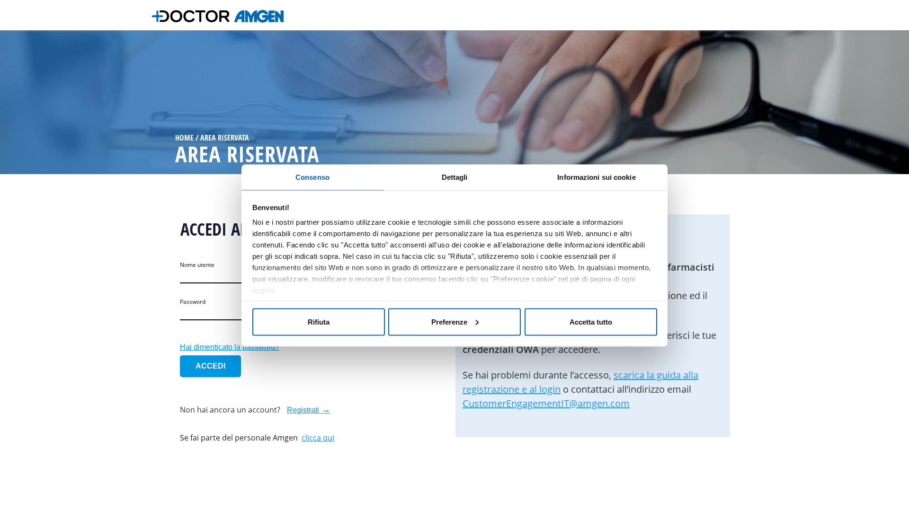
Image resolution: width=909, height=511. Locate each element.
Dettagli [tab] (455, 177)
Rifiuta (319, 321)
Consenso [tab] (312, 177)
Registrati (303, 410)
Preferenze (449, 321)
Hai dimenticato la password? (229, 347)
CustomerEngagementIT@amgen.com (546, 403)
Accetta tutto (591, 321)
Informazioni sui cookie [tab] (596, 177)
